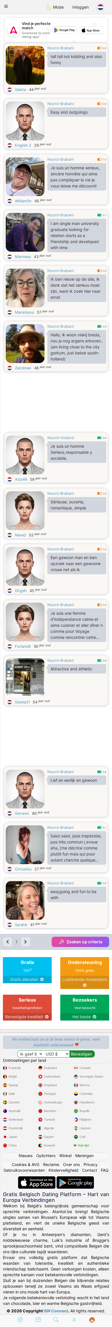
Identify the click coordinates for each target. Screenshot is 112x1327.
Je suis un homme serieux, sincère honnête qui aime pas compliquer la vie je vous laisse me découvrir (75, 176)
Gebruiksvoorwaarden (24, 1170)
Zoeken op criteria (84, 941)
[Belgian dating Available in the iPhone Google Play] (75, 1179)
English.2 (23, 145)
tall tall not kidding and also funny (76, 59)
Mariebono (24, 312)
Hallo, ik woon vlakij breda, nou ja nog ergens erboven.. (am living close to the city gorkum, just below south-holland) (77, 346)
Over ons (71, 1164)
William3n (23, 201)
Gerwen (22, 813)
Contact (89, 1170)
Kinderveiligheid (63, 1170)
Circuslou (23, 869)
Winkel (65, 1155)
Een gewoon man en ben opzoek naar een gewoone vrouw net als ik (76, 563)
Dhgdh (21, 590)
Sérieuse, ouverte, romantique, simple (68, 504)
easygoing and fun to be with (73, 894)
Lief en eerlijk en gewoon (74, 780)
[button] (6, 6)
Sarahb (21, 924)
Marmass (23, 256)
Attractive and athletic (71, 668)
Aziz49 (21, 479)
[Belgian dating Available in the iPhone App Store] (37, 1179)
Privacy (91, 1164)
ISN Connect (56, 1310)
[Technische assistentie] (92, 1320)
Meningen (84, 1155)
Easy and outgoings (69, 112)
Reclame (51, 1164)
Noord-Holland (60, 437)
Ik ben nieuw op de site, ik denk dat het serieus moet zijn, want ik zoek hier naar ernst (76, 288)
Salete (20, 89)
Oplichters (45, 1155)
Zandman (23, 368)
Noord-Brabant (60, 48)
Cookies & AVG (25, 1164)
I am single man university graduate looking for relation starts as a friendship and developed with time (75, 235)
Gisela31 (22, 702)
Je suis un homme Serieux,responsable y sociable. (71, 452)
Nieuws (25, 1155)
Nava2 (20, 535)
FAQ (105, 1170)
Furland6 (23, 646)
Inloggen (80, 7)
